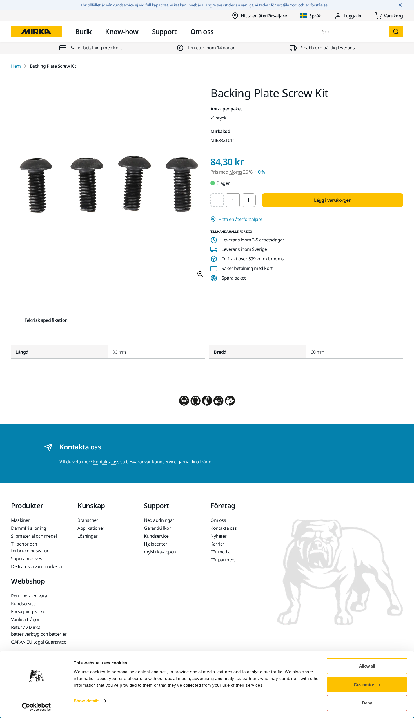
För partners (222, 560)
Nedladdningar (159, 520)
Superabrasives (26, 558)
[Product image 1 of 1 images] (107, 184)
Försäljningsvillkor (29, 611)
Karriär (217, 544)
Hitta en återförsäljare (264, 16)
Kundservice (156, 536)
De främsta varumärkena (36, 566)
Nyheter (218, 536)
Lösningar (87, 536)
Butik (83, 31)
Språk (315, 16)
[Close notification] (400, 5)
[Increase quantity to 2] (248, 200)
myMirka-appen (160, 552)
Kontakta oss (106, 461)
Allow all (367, 666)
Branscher (87, 520)
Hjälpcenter (155, 544)
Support (164, 31)
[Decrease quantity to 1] (217, 200)
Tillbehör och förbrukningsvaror (30, 547)
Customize (364, 684)
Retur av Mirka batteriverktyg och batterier (39, 630)
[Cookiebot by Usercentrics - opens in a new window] (36, 707)
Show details (86, 700)
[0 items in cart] (389, 15)
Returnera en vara (29, 596)
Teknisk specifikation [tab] (46, 320)
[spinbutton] (233, 200)
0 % (261, 172)
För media (220, 552)
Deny (367, 703)
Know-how (121, 31)
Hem (16, 66)
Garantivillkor (157, 528)
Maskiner (20, 520)
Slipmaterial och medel (34, 536)
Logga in (352, 16)
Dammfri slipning (28, 528)
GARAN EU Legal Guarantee (38, 642)
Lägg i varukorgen (332, 200)
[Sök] (396, 31)
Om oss (202, 31)
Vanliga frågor (25, 619)
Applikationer (90, 528)
